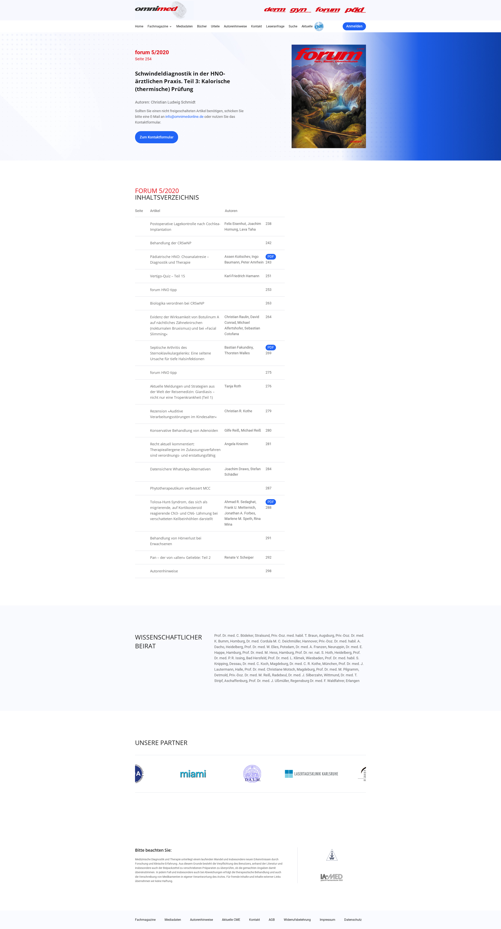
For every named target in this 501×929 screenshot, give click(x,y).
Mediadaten (184, 26)
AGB (272, 919)
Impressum (327, 919)
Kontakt (256, 26)
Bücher (202, 26)
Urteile (215, 26)
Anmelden (354, 26)
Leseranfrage (275, 26)
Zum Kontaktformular (156, 137)
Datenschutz (353, 919)
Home (139, 26)
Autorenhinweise (235, 26)
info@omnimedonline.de (184, 117)
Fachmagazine (158, 26)
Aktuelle (307, 26)
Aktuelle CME (231, 919)
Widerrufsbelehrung (297, 919)
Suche (293, 26)
